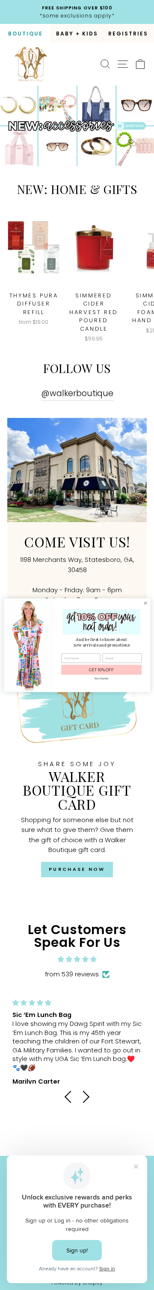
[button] (71, 1097)
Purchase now (77, 869)
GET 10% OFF (101, 669)
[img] (77, 959)
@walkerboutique (77, 393)
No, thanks (101, 678)
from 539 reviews (72, 974)
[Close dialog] (145, 602)
